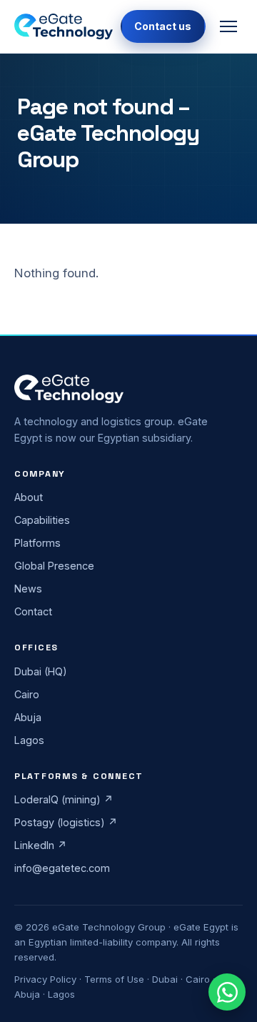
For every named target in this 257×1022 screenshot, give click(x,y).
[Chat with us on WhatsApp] (227, 992)
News (28, 588)
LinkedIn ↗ (40, 845)
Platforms (37, 543)
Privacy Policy (45, 979)
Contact (33, 611)
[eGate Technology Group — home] (63, 26)
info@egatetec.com (62, 868)
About (28, 497)
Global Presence (54, 566)
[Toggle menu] (228, 26)
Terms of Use (114, 979)
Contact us (162, 26)
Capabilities (42, 520)
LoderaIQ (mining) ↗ (64, 799)
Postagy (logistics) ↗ (66, 822)
